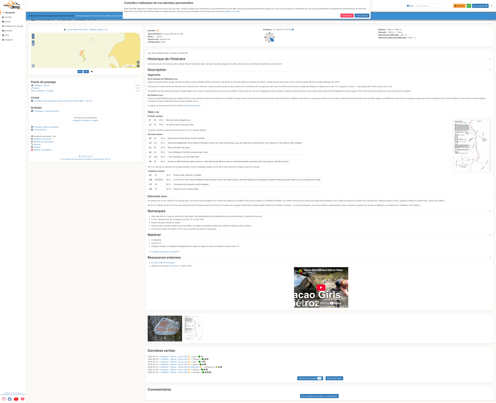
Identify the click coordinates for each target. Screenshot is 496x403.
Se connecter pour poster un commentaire (319, 396)
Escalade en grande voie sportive (165, 251)
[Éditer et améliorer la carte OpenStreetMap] (138, 62)
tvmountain (173, 266)
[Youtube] (16, 400)
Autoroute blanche (192, 105)
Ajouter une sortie (334, 378)
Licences (19, 393)
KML (86, 71)
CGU (12, 393)
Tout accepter (362, 15)
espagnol (77, 120)
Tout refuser (347, 15)
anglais (95, 120)
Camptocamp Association (9, 394)
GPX (80, 71)
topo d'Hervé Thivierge (163, 262)
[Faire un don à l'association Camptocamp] (23, 400)
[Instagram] (3, 400)
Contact (7, 393)
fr (491, 6)
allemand (86, 120)
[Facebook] (10, 400)
